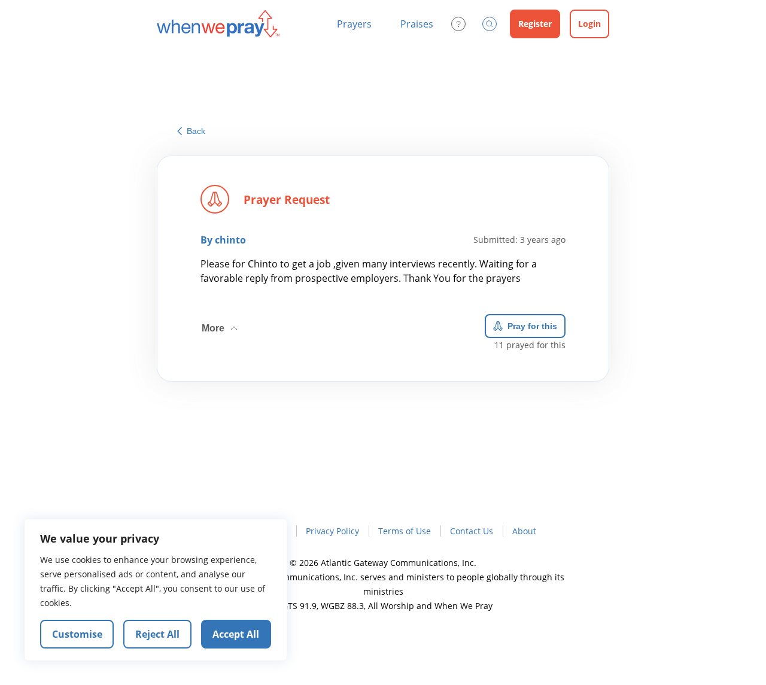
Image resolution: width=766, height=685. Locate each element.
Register (535, 23)
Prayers (354, 24)
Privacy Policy (332, 531)
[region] (155, 590)
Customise (77, 634)
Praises (416, 24)
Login (589, 23)
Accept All (235, 634)
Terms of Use (404, 531)
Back (196, 131)
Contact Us (471, 531)
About (524, 531)
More (221, 323)
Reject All (157, 634)
